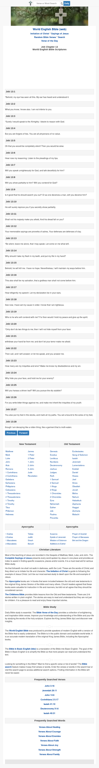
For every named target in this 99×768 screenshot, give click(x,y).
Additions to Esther (58, 543)
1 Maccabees (11, 540)
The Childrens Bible (14, 594)
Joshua (53, 468)
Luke (8, 458)
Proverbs (54, 517)
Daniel (75, 472)
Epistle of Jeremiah (58, 537)
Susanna (53, 533)
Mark (8, 454)
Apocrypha (14, 581)
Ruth (52, 475)
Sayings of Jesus (60, 33)
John (8, 461)
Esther (53, 507)
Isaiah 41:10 (49, 704)
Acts (7, 465)
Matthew (9, 451)
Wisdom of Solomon (58, 540)
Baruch (31, 543)
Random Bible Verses (45, 37)
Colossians (10, 489)
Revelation (32, 475)
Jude (30, 472)
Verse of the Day (49, 40)
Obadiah (76, 486)
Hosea (75, 475)
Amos (74, 482)
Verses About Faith (49, 740)
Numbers (54, 461)
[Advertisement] (49, 69)
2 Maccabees (11, 543)
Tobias (30, 533)
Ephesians (10, 482)
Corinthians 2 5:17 (49, 699)
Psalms (53, 514)
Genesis (53, 451)
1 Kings (53, 486)
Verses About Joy (49, 745)
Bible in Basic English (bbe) (22, 648)
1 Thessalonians (13, 493)
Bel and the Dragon (80, 540)
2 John (31, 465)
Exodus (53, 454)
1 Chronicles (55, 493)
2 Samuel (54, 482)
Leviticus (54, 458)
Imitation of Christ (39, 33)
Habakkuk (76, 500)
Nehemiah (54, 503)
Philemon (10, 510)
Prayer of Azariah (79, 533)
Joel (74, 479)
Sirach (30, 540)
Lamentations (78, 465)
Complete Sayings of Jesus (18, 557)
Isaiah (75, 458)
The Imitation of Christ (57, 571)
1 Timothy (10, 500)
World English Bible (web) (49, 29)
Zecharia (76, 510)
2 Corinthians (11, 475)
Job (51, 510)
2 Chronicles (55, 496)
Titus (8, 507)
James (31, 451)
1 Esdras (9, 533)
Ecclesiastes (78, 451)
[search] (62, 3)
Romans (9, 468)
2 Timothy (10, 503)
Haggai (75, 507)
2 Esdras (9, 537)
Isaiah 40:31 (49, 713)
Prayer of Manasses (80, 537)
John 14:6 (49, 694)
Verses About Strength (49, 749)
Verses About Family (49, 754)
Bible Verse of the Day (47, 612)
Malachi (75, 514)
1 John (31, 461)
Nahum (75, 496)
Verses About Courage (49, 731)
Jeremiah (76, 461)
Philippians (10, 486)
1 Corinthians (11, 472)
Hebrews (10, 514)
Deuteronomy (56, 465)
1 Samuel (54, 479)
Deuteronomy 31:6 (49, 708)
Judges (53, 472)
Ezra (52, 500)
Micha (75, 493)
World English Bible (18, 630)
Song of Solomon (80, 454)
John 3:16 (49, 685)
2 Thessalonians (13, 496)
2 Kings (53, 489)
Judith (30, 537)
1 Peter (31, 454)
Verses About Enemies (49, 736)
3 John (31, 468)
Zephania (76, 503)
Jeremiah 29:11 (49, 690)
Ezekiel (75, 468)
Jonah (75, 489)
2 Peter (31, 458)
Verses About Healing (49, 727)
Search (61, 37)
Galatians (10, 479)
